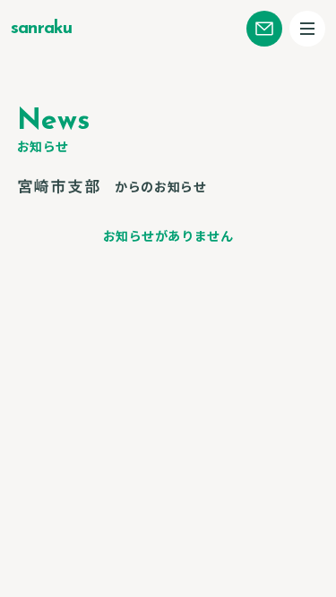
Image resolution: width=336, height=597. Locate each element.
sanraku (41, 29)
